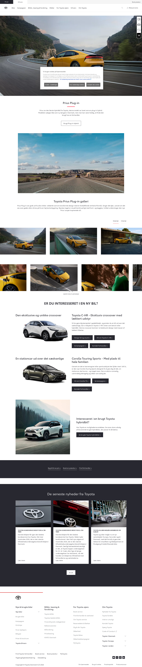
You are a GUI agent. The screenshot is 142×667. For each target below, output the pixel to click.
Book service (77, 611)
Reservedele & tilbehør (81, 623)
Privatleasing (49, 633)
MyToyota (76, 643)
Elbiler (52, 8)
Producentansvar (121, 664)
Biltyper (18, 634)
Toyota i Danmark (108, 636)
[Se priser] (139, 19)
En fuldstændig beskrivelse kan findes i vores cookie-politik (75, 79)
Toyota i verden (108, 646)
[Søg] (122, 8)
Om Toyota (83, 8)
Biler (13, 8)
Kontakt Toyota (107, 623)
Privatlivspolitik (108, 664)
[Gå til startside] (6, 8)
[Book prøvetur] (139, 24)
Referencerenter (50, 626)
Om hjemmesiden (83, 664)
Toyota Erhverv (21, 643)
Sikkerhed (76, 631)
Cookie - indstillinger (51, 84)
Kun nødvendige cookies (77, 84)
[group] (73, 241)
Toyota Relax (78, 635)
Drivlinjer (19, 625)
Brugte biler (20, 616)
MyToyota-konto (133, 8)
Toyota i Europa (108, 641)
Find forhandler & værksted (83, 615)
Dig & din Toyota (79, 627)
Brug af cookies (96, 664)
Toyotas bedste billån (52, 618)
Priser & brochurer (22, 638)
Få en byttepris (21, 630)
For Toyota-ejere (62, 8)
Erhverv (73, 8)
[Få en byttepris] (139, 30)
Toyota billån (49, 614)
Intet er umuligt (108, 619)
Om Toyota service (80, 619)
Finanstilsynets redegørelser (54, 622)
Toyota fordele (107, 615)
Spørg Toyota (107, 627)
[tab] (116, 222)
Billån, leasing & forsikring (37, 8)
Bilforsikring (48, 629)
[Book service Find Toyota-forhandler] (139, 35)
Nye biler (19, 612)
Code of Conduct (109, 631)
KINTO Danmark (50, 637)
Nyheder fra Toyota (109, 611)
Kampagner (21, 8)
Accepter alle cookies (93, 84)
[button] (73, 241)
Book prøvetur (136, 2)
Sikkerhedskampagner (81, 639)
